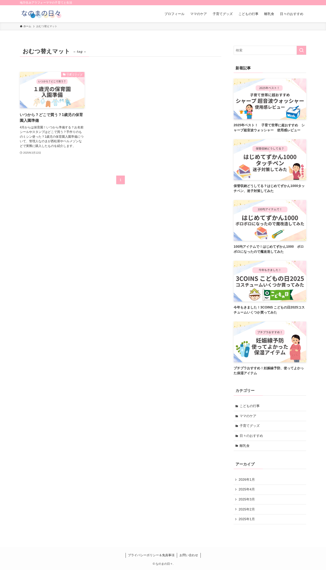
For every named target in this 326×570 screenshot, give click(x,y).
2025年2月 (247, 509)
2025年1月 (247, 519)
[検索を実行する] (301, 50)
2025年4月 (247, 489)
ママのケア (248, 416)
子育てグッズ (250, 426)
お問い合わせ (188, 555)
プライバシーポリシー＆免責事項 (151, 555)
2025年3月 (247, 499)
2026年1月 (247, 479)
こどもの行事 (250, 406)
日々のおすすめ (251, 436)
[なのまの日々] (41, 14)
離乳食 (245, 446)
